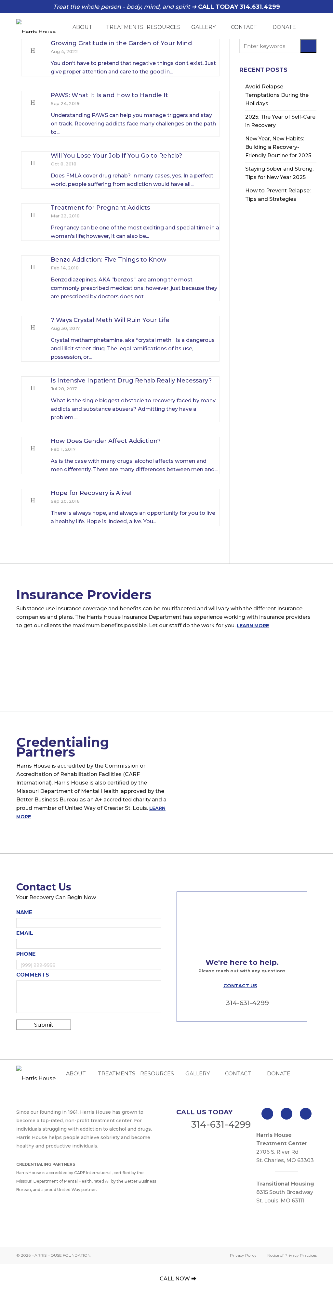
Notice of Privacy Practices (292, 1255)
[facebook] (267, 1114)
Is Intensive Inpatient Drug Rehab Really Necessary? (131, 380)
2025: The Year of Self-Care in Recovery (280, 121)
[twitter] (286, 1114)
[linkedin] (306, 1114)
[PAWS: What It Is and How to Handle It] (32, 102)
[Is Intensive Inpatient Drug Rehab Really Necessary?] (32, 388)
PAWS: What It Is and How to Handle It (109, 95)
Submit (43, 1025)
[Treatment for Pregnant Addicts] (32, 215)
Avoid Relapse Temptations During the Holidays (277, 95)
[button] (308, 46)
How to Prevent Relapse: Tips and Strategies (278, 195)
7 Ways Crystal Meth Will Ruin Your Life (110, 320)
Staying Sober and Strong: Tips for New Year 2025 (279, 173)
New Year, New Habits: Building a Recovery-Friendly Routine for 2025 (278, 147)
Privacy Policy (243, 1255)
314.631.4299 (260, 6)
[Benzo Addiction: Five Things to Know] (32, 267)
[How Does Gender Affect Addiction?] (32, 448)
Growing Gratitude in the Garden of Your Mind (121, 43)
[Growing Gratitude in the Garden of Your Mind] (32, 50)
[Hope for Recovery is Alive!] (32, 500)
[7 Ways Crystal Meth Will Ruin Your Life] (32, 327)
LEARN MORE (253, 626)
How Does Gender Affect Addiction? (106, 441)
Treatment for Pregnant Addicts (100, 207)
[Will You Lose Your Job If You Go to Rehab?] (32, 163)
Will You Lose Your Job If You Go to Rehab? (116, 155)
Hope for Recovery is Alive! (91, 493)
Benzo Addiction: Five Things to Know (108, 259)
